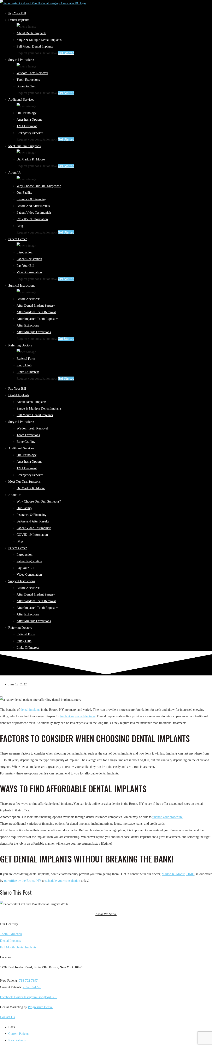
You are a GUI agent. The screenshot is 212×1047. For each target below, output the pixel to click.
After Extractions (28, 325)
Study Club (24, 365)
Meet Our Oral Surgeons (24, 146)
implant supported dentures (77, 716)
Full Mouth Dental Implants (35, 46)
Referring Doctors (20, 345)
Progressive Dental (40, 1007)
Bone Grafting (26, 86)
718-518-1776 (32, 987)
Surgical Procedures (21, 59)
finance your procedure (167, 817)
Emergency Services (30, 133)
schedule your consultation (62, 880)
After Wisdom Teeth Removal (36, 312)
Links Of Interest (28, 372)
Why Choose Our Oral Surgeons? (39, 186)
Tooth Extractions (28, 79)
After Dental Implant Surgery (36, 305)
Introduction (25, 252)
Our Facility (24, 192)
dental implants (30, 709)
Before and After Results (33, 206)
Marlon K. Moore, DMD (178, 874)
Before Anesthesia (28, 299)
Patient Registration (29, 259)
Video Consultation (29, 272)
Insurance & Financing (31, 199)
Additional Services (21, 99)
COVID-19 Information (32, 219)
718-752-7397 (28, 980)
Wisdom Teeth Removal (32, 73)
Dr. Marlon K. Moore (31, 159)
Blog (20, 226)
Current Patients (18, 1033)
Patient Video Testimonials (34, 212)
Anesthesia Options (29, 119)
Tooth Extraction (11, 934)
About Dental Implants (31, 33)
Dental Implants (18, 20)
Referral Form (26, 358)
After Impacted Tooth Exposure (37, 318)
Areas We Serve (106, 914)
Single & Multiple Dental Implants (39, 40)
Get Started (66, 53)
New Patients (17, 1040)
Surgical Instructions (21, 285)
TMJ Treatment (27, 126)
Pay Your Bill (17, 13)
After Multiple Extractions (34, 332)
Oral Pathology (26, 113)
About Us (14, 172)
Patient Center (17, 239)
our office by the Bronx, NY (22, 880)
